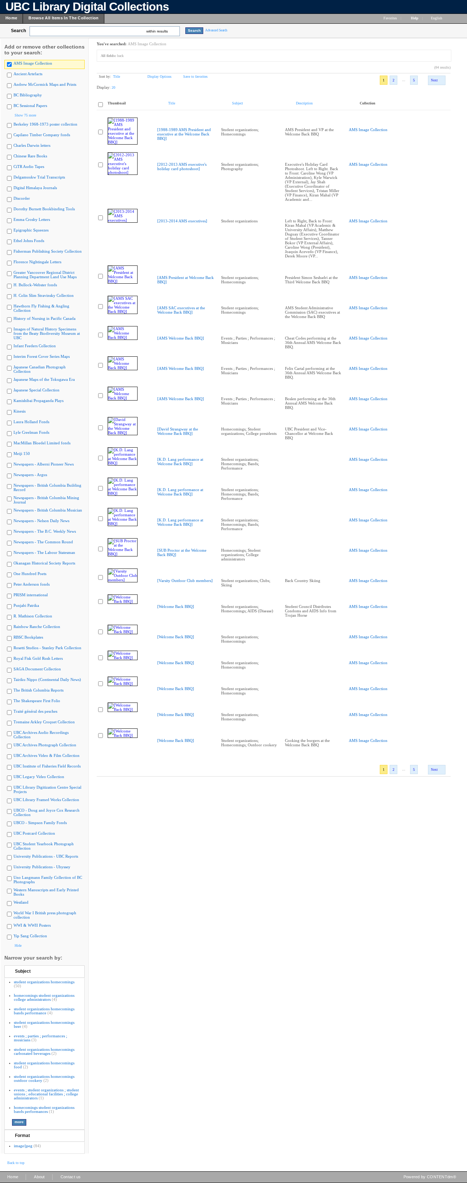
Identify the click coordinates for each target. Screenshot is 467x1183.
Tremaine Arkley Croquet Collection (44, 722)
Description (304, 103)
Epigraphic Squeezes (31, 230)
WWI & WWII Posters (32, 925)
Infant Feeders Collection (34, 346)
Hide (18, 945)
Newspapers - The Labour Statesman (44, 552)
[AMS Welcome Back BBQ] (180, 338)
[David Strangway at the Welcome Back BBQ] (177, 431)
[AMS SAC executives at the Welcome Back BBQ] (181, 310)
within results (157, 31)
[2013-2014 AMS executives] (182, 221)
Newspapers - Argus (30, 474)
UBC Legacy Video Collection (38, 776)
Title (116, 76)
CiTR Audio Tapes (28, 166)
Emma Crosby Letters (31, 219)
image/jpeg (23, 1146)
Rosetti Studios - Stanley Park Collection (47, 648)
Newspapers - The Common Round (43, 542)
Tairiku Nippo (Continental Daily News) (47, 679)
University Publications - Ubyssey (41, 867)
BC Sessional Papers (30, 105)
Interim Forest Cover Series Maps (41, 356)
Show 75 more (25, 115)
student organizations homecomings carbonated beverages (44, 1051)
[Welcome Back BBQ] (175, 606)
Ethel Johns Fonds (28, 240)
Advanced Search (216, 30)
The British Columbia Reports (38, 690)
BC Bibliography (27, 95)
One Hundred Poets (29, 573)
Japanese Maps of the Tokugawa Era (44, 379)
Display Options (159, 76)
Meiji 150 (21, 453)
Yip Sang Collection (30, 936)
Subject (23, 971)
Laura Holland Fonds (31, 422)
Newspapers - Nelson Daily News (41, 520)
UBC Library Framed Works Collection (46, 799)
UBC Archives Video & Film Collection (46, 755)
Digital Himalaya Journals (35, 187)
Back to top (15, 1163)
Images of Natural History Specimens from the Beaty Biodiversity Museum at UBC (46, 333)
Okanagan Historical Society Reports (44, 563)
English (437, 18)
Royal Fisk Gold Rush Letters (38, 658)
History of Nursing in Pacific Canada (44, 318)
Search (18, 30)
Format (22, 1135)
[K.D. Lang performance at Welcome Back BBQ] (180, 461)
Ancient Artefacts (27, 74)
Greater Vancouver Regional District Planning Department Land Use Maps (45, 274)
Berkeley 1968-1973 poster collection (45, 124)
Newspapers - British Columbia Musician (47, 510)
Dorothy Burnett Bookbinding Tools (44, 209)
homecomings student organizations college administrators (44, 997)
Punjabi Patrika (26, 605)
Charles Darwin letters (31, 145)
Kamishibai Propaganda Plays (38, 400)
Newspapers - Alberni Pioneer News (43, 464)
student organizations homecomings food (44, 1065)
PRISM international (30, 595)
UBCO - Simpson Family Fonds (40, 822)
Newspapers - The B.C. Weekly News (44, 531)
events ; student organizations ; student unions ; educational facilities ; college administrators (46, 1094)
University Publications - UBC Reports (45, 856)
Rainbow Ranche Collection (36, 626)
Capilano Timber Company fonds (41, 135)
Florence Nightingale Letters (37, 262)
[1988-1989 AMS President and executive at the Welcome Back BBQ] (184, 134)
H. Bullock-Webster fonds (35, 285)
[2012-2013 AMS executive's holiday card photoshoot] (182, 166)
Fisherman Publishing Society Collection (47, 251)
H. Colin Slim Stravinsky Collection (43, 295)
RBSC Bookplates (28, 637)
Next (434, 80)
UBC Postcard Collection (34, 833)
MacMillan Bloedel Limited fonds (41, 443)
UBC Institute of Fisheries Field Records (47, 766)
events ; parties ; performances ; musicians (40, 1038)
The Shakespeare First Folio (36, 700)
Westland (20, 902)
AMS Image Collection (32, 63)
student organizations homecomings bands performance (44, 1011)
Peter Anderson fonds (31, 584)
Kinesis (19, 411)
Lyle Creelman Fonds (31, 432)
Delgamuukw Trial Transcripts (39, 177)
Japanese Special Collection (36, 390)
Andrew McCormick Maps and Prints (44, 84)
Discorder (21, 198)
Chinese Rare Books (30, 156)
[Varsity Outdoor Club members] (185, 580)
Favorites (390, 18)
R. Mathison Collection (32, 616)
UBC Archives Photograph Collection (44, 745)
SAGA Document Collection (37, 669)
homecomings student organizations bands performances (44, 1109)
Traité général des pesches (35, 711)
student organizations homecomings (44, 982)
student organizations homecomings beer (44, 1024)
